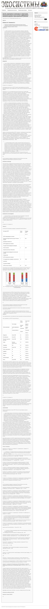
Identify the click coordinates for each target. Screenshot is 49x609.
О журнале (4, 10)
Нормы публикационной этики (39, 17)
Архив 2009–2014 (37, 16)
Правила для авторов (22, 10)
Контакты (30, 10)
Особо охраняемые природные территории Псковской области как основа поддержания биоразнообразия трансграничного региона (15, 15)
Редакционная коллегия (12, 10)
